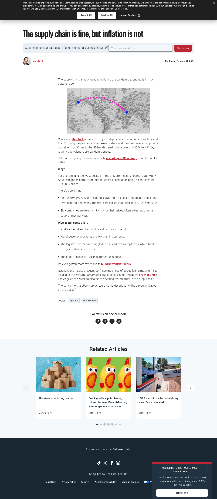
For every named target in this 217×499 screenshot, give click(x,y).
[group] (58, 387)
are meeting (147, 275)
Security (85, 481)
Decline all (107, 15)
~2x (89, 257)
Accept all (86, 15)
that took (78, 139)
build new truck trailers (116, 264)
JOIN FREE (182, 493)
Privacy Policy (68, 481)
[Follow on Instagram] (119, 321)
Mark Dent (38, 61)
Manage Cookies (127, 15)
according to (121, 158)
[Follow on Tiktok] (98, 321)
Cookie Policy (121, 9)
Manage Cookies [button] (130, 481)
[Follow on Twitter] (105, 321)
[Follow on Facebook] (112, 321)
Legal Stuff (50, 481)
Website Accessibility (106, 481)
